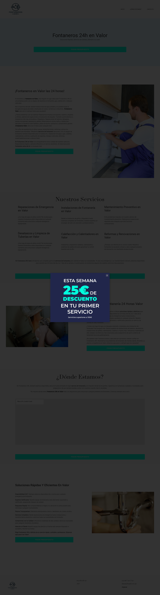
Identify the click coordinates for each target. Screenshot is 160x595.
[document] (80, 297)
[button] (107, 275)
